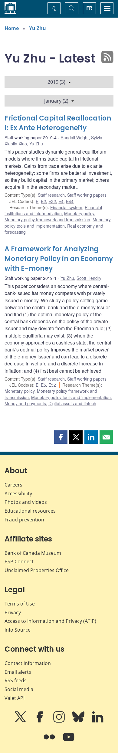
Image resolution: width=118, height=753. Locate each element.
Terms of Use (20, 603)
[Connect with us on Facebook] (40, 721)
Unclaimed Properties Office (37, 570)
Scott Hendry (89, 278)
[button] (60, 437)
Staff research (51, 195)
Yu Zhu (37, 28)
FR (89, 8)
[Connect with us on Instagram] (59, 721)
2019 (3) (56, 82)
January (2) (56, 100)
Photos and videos (26, 502)
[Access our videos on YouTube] (69, 741)
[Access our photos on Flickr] (50, 741)
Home (12, 28)
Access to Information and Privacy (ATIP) (50, 621)
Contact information (28, 663)
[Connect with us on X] (21, 721)
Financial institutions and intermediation (53, 210)
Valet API (15, 698)
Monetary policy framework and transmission (47, 219)
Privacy (13, 612)
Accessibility (18, 493)
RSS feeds (16, 680)
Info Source (18, 629)
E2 (43, 201)
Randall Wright (75, 137)
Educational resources (30, 510)
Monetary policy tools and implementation (58, 222)
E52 (52, 385)
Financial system (66, 207)
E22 (52, 201)
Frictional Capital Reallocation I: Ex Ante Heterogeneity (58, 123)
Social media (19, 689)
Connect (19, 561)
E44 (70, 201)
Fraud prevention (24, 519)
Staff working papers (87, 195)
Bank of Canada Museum (33, 553)
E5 (43, 385)
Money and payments (25, 403)
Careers (13, 484)
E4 (61, 201)
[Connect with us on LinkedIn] (98, 721)
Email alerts (18, 672)
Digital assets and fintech (72, 403)
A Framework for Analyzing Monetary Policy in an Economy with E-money (59, 258)
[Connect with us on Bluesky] (79, 721)
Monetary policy (79, 213)
